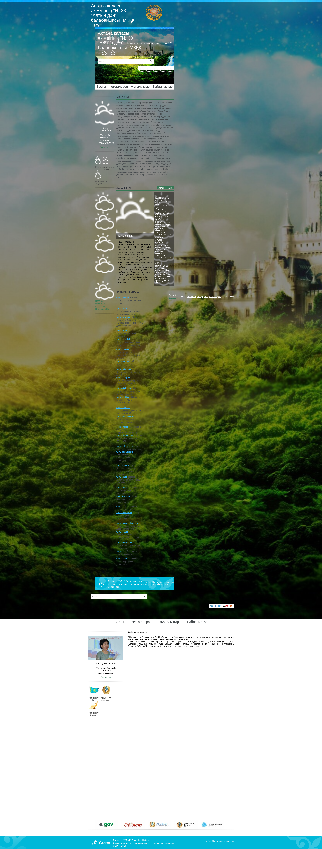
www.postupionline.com (127, 523)
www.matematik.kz (124, 446)
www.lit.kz (120, 551)
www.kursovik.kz (123, 339)
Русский (107, 41)
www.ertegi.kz (122, 361)
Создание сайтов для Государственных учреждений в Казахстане (138, 584)
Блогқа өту (105, 147)
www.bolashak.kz (124, 542)
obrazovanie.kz (123, 496)
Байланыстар (162, 87)
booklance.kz (122, 330)
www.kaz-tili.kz (123, 397)
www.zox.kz (121, 507)
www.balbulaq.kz (124, 369)
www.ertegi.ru (122, 298)
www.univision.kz (124, 512)
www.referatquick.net (125, 452)
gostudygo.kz (122, 427)
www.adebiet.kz (123, 487)
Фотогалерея (118, 87)
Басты (101, 87)
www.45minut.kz (123, 388)
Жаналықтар (140, 87)
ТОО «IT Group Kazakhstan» (131, 581)
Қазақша (108, 44)
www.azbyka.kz (123, 350)
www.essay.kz (122, 559)
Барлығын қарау (165, 188)
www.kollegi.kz (123, 378)
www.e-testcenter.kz (125, 435)
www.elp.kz (121, 477)
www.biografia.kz (124, 465)
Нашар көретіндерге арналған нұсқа (143, 43)
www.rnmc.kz (122, 308)
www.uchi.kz (122, 532)
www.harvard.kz (123, 317)
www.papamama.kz (125, 416)
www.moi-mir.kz (123, 407)
